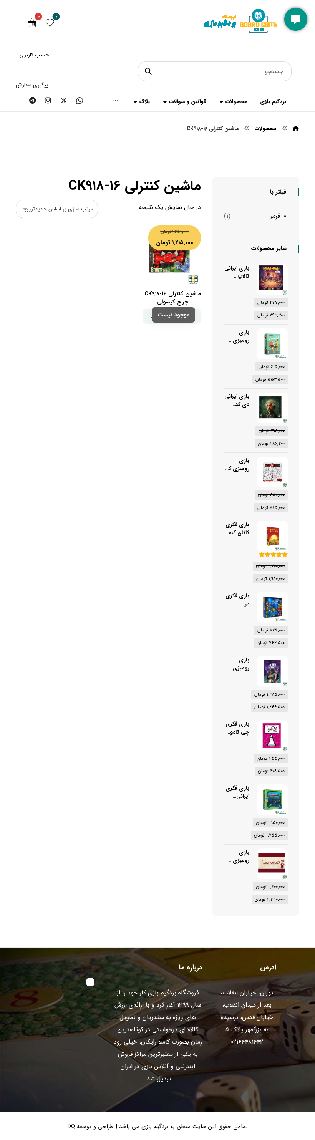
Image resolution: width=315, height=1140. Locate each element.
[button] (149, 71)
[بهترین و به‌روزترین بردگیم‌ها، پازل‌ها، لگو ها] (241, 27)
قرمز (275, 216)
